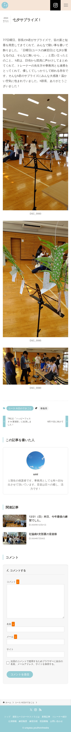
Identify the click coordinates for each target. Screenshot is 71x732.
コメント (12, 581)
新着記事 (46, 716)
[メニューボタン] (66, 5)
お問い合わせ (56, 721)
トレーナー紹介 (59, 716)
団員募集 (44, 721)
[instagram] (35, 710)
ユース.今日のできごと (20, 408)
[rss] (40, 710)
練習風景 (23, 721)
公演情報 (12, 721)
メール (11, 636)
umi (35, 474)
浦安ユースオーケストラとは (26, 716)
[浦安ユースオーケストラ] (5, 5)
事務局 (43, 408)
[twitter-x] (31, 710)
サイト (10, 649)
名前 (10, 623)
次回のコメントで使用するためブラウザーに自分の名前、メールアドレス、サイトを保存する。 (37, 662)
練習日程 (33, 721)
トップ (7, 716)
